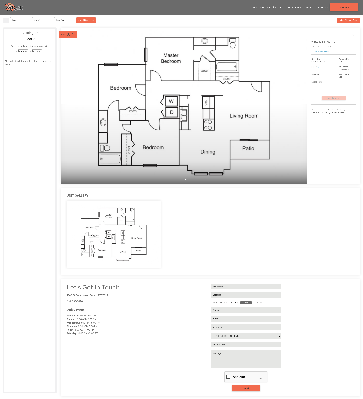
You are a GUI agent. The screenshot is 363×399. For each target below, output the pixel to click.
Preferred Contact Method (225, 302)
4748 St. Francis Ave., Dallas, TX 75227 (87, 295)
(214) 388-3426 (75, 301)
